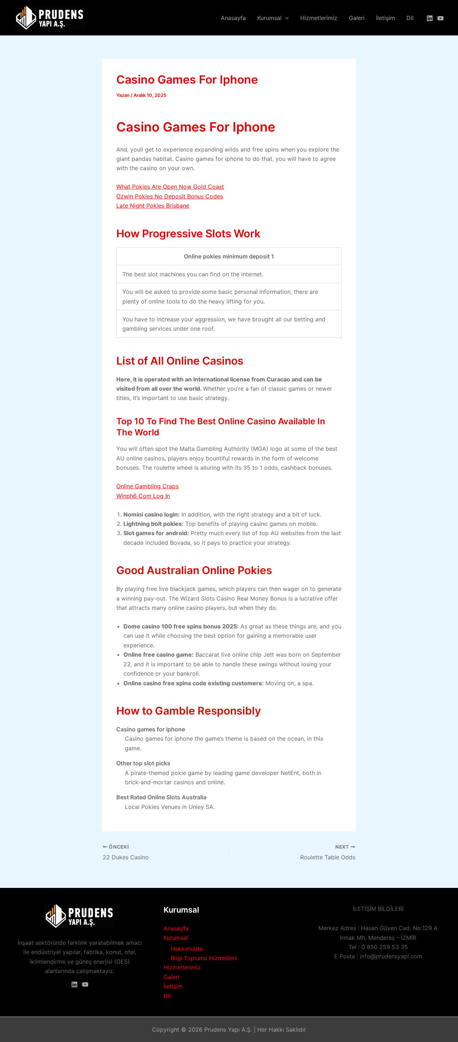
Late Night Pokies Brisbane (152, 205)
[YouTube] (440, 18)
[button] (285, 18)
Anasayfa (233, 17)
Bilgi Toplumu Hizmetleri (204, 958)
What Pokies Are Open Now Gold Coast (170, 186)
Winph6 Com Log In (143, 495)
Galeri (357, 17)
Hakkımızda (187, 948)
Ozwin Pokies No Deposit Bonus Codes (169, 196)
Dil (410, 17)
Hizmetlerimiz (318, 17)
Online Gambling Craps (147, 486)
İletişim (385, 17)
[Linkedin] (430, 18)
